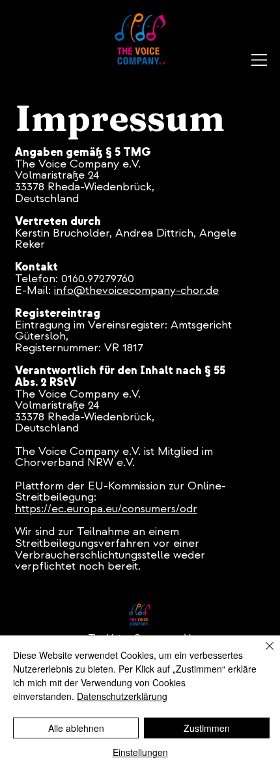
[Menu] (259, 60)
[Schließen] (261, 653)
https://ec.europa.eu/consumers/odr (106, 509)
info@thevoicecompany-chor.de (136, 290)
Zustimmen (207, 728)
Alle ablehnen (76, 728)
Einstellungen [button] (140, 752)
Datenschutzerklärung (122, 696)
